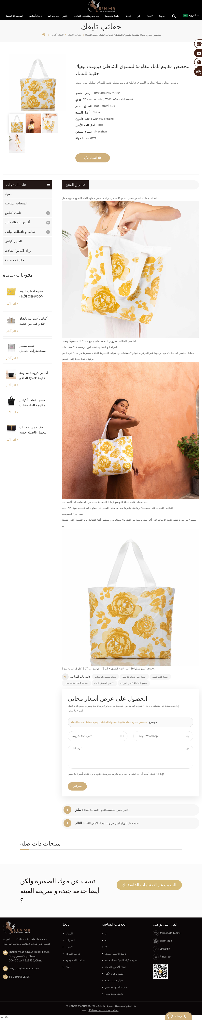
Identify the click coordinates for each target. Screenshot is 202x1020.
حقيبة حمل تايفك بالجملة (134, 676)
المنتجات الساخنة (16, 203)
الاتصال (149, 15)
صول (8, 194)
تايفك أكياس (35, 15)
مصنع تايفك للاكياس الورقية (133, 683)
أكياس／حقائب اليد (58, 15)
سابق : (79, 809)
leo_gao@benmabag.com (24, 968)
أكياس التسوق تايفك (104, 683)
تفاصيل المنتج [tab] (75, 185)
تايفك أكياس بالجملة (115, 967)
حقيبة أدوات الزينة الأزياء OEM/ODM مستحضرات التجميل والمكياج (32, 294)
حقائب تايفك (74, 34)
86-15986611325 (19, 976)
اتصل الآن (90, 157)
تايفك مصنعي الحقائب (105, 676)
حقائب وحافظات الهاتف (86, 15)
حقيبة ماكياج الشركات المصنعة (121, 960)
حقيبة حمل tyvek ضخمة (76, 683)
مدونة (162, 15)
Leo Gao (5, 1017)
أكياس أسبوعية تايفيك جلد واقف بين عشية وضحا (33, 321)
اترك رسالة (181, 1016)
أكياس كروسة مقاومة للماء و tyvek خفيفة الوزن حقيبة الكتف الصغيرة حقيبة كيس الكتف (33, 376)
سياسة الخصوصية (75, 960)
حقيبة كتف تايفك (160, 676)
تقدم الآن (77, 786)
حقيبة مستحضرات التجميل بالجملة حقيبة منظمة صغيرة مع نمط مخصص (33, 430)
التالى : (79, 823)
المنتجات (70, 940)
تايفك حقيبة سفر (114, 993)
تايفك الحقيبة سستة (115, 953)
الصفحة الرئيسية (14, 15)
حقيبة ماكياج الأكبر (114, 973)
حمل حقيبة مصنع (114, 980)
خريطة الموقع (73, 953)
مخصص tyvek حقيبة (116, 987)
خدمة (128, 15)
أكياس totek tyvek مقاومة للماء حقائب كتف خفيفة (32, 403)
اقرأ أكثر (11, 303)
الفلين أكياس (13, 241)
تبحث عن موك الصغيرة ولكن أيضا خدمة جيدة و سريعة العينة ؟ (60, 890)
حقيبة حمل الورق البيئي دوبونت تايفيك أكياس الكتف (111, 823)
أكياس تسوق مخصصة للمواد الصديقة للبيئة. (107, 809)
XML (68, 967)
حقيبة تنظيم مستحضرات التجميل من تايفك (32, 348)
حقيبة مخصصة (112, 15)
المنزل (69, 933)
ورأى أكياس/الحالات (18, 251)
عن (138, 15)
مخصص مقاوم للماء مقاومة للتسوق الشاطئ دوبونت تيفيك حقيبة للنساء (109, 722)
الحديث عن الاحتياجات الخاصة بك (149, 885)
